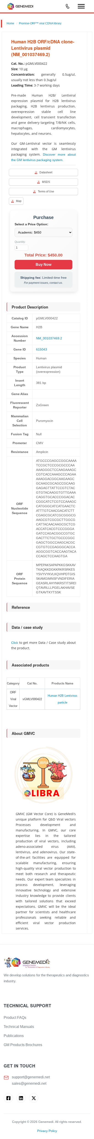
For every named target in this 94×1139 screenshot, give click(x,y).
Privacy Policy (47, 1131)
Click (14, 642)
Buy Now (43, 264)
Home (10, 23)
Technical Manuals (19, 1027)
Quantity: (20, 242)
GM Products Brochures (23, 1045)
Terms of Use (46, 191)
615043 (41, 349)
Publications (14, 1036)
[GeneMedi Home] (47, 963)
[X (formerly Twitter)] (33, 1098)
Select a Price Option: (31, 224)
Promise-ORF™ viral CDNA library (40, 23)
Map (18, 201)
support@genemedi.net (31, 1077)
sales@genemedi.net (29, 1083)
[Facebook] (8, 1098)
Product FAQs (15, 1018)
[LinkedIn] (21, 1098)
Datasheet (45, 172)
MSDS (46, 182)
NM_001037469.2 (49, 338)
